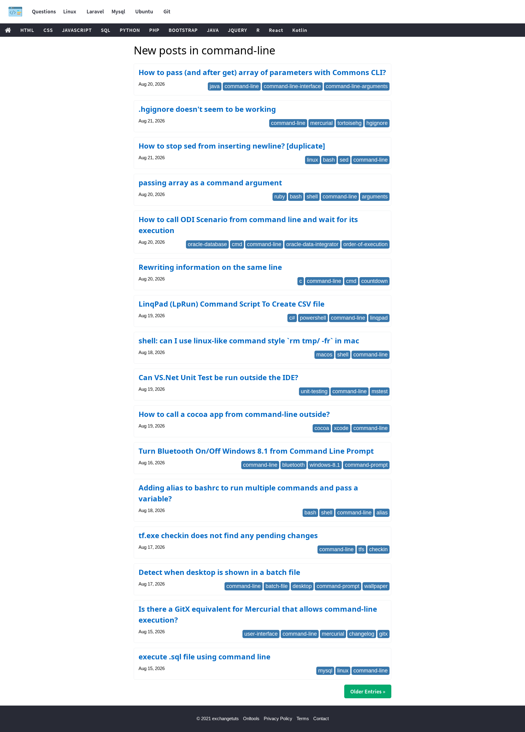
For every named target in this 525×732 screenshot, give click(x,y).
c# (292, 318)
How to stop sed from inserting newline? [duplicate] (232, 146)
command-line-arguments (357, 86)
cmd (237, 244)
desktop (302, 586)
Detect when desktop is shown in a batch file (219, 572)
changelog (361, 634)
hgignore (377, 123)
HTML (27, 30)
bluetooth (293, 465)
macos (324, 355)
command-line (242, 86)
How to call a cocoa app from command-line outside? (234, 414)
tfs (361, 549)
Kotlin (299, 30)
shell (312, 197)
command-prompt (366, 465)
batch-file (277, 586)
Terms (303, 718)
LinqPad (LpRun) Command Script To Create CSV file (231, 304)
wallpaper (376, 586)
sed (344, 160)
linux (312, 160)
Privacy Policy (278, 718)
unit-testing (314, 391)
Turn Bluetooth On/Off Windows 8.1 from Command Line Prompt (256, 451)
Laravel (95, 11)
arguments (375, 197)
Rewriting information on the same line (210, 267)
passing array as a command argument (210, 182)
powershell (313, 318)
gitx (383, 634)
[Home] (15, 11)
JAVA (213, 30)
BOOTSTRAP (183, 30)
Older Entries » (367, 691)
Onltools (251, 718)
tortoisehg (350, 123)
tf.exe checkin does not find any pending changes (228, 535)
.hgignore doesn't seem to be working (207, 109)
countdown (374, 281)
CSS (48, 30)
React (276, 30)
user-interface (261, 634)
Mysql (118, 11)
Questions (44, 11)
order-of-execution (365, 244)
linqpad (379, 318)
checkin (378, 549)
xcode (341, 428)
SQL (106, 30)
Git (166, 11)
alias (382, 513)
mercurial (321, 123)
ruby (279, 197)
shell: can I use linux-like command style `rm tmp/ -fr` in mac (249, 340)
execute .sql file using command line (204, 656)
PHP (154, 30)
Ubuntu (144, 11)
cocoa (321, 428)
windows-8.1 (325, 465)
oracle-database (207, 244)
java (215, 86)
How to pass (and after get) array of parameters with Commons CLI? (262, 72)
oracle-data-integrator (312, 244)
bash (329, 160)
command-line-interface (292, 86)
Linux (69, 11)
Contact (321, 718)
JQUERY (237, 30)
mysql (325, 671)
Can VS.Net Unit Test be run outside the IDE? (218, 377)
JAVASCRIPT (77, 30)
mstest (380, 391)
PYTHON (130, 30)
